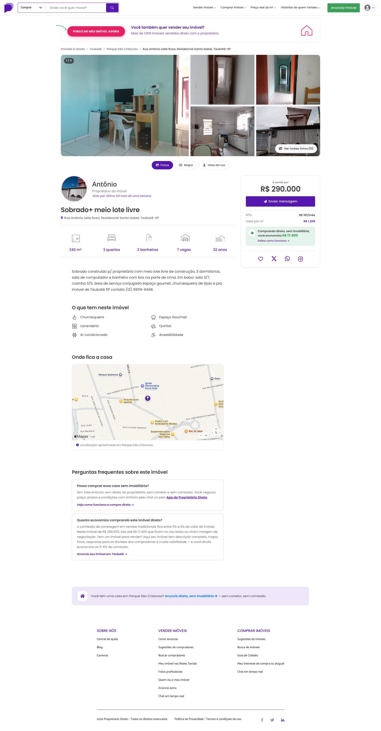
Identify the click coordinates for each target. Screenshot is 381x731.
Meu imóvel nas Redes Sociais (177, 663)
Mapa (188, 165)
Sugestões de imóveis (251, 639)
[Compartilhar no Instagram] (300, 259)
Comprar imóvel (231, 7)
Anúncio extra (167, 688)
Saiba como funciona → (273, 241)
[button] (125, 105)
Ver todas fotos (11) (298, 148)
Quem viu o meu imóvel (173, 680)
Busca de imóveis (248, 647)
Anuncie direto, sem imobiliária (190, 596)
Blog (100, 647)
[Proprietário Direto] (9, 7)
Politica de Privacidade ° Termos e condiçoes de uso (208, 719)
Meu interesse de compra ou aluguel (260, 663)
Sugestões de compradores (176, 647)
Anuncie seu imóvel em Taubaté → (102, 554)
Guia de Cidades (247, 655)
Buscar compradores (171, 655)
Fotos (165, 165)
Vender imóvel (203, 7)
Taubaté (96, 49)
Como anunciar (168, 639)
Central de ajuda (107, 639)
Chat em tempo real (171, 696)
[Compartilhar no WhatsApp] (287, 259)
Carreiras (102, 655)
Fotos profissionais (170, 672)
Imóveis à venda (73, 49)
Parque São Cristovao (122, 49)
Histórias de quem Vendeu (299, 7)
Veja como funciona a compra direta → (105, 505)
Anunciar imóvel (343, 8)
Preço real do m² (262, 7)
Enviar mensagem (283, 201)
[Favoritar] (260, 259)
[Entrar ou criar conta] (370, 8)
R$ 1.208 (309, 221)
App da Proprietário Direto (186, 497)
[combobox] (76, 7)
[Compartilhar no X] (274, 259)
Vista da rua (216, 165)
